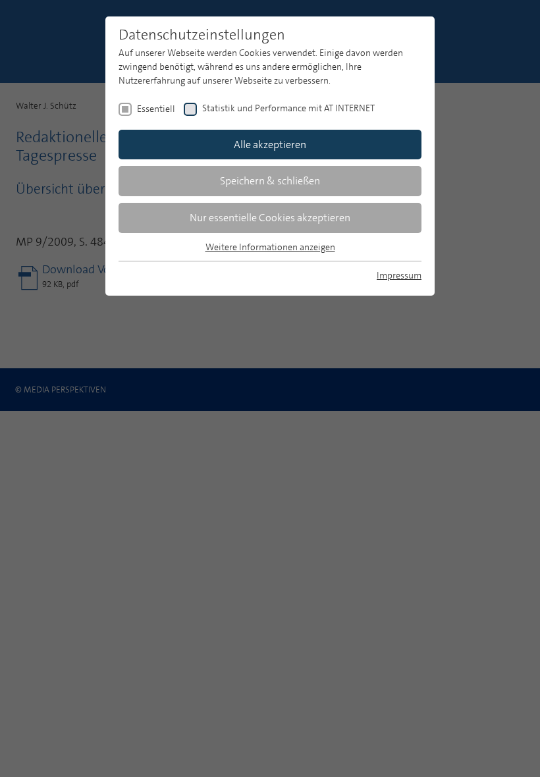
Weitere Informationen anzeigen (270, 247)
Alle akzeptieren (270, 144)
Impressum (399, 275)
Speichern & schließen (270, 181)
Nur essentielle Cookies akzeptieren (270, 218)
